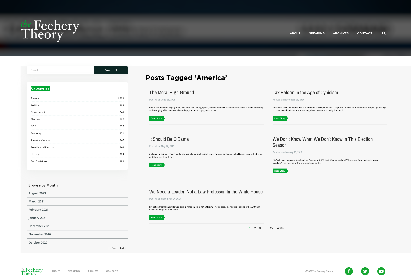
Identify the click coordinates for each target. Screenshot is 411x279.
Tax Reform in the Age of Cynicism (305, 92)
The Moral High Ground (171, 92)
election (35, 119)
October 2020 (38, 242)
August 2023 (37, 193)
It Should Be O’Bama (169, 139)
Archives (341, 33)
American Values (40, 140)
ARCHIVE (93, 271)
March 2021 (37, 201)
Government (38, 112)
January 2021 (38, 218)
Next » (280, 228)
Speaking (317, 33)
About (295, 33)
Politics (35, 105)
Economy (36, 133)
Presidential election (42, 147)
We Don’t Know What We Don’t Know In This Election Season (323, 142)
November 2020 (40, 234)
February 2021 (38, 209)
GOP (33, 126)
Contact (365, 33)
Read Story (156, 118)
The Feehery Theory (50, 31)
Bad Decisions (39, 161)
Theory (35, 98)
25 (271, 228)
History (35, 154)
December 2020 (39, 226)
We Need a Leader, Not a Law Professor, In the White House (206, 191)
